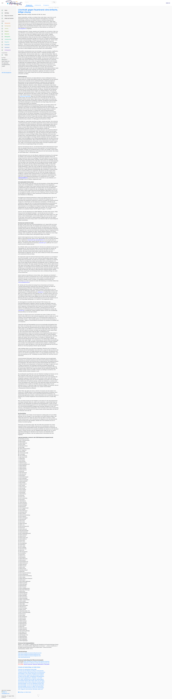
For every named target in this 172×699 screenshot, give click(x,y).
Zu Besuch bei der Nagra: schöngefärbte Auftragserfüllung (31, 676)
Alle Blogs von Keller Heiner (25, 692)
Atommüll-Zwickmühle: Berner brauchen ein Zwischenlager (31, 687)
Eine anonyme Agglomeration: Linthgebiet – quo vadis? (30, 677)
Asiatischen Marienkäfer (25, 96)
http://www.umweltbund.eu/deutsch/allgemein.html (29, 655)
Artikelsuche (38, 5)
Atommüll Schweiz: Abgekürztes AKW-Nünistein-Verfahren (31, 675)
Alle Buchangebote (6, 72)
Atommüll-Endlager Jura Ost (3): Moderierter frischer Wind (31, 683)
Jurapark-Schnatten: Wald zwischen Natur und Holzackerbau (31, 672)
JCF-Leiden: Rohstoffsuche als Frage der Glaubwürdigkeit (31, 679)
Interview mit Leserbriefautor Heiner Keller (27, 669)
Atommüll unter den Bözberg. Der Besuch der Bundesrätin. (31, 670)
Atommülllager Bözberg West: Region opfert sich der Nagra (31, 680)
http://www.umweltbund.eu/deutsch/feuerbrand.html (29, 653)
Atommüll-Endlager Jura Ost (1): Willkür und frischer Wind (30, 686)
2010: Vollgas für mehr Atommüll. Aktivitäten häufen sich (30, 689)
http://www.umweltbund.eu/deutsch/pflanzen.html (29, 654)
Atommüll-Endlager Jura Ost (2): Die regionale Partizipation (31, 684)
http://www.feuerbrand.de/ (24, 657)
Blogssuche (29, 5)
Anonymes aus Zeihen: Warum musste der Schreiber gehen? (31, 682)
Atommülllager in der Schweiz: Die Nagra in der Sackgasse (31, 673)
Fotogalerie (46, 5)
